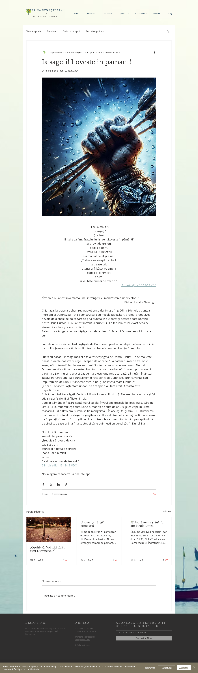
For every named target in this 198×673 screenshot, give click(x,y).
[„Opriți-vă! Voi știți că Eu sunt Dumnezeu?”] (48, 529)
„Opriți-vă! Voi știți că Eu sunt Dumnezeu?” (47, 549)
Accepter (183, 667)
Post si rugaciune (95, 31)
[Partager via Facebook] (43, 484)
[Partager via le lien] (66, 484)
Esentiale (51, 31)
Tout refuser (166, 667)
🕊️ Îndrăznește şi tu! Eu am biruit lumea (147, 524)
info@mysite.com (82, 645)
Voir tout (167, 511)
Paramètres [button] (149, 667)
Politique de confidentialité (26, 669)
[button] (167, 31)
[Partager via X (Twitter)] (50, 484)
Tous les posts (33, 31)
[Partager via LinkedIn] (58, 484)
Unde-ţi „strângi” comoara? (92, 524)
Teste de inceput (71, 31)
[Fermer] (194, 668)
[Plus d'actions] (154, 52)
